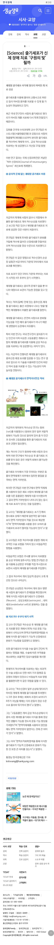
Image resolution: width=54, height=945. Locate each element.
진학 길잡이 (23, 851)
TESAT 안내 (8, 877)
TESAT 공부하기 (9, 881)
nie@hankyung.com (17, 917)
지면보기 (22, 872)
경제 (19, 34)
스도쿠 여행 (39, 859)
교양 (44, 34)
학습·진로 (23, 846)
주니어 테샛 (7, 885)
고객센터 (31, 898)
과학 (35, 34)
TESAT (6, 872)
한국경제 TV (37, 929)
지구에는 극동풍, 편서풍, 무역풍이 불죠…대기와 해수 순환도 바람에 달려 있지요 (34, 820)
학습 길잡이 (23, 855)
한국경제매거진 (9, 932)
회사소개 (6, 895)
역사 (27, 34)
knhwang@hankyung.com (20, 761)
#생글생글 (12, 778)
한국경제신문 (24, 929)
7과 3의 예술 (40, 855)
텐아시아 (30, 932)
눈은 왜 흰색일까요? (31, 796)
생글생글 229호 (36, 71)
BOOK (20, 932)
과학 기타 (11, 788)
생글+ (37, 846)
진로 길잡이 (23, 859)
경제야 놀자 (39, 851)
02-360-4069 (16, 902)
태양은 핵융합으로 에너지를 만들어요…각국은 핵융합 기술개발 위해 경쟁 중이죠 (34, 809)
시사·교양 (27, 19)
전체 (10, 34)
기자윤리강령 (18, 895)
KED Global (41, 932)
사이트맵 (21, 898)
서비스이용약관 (9, 898)
